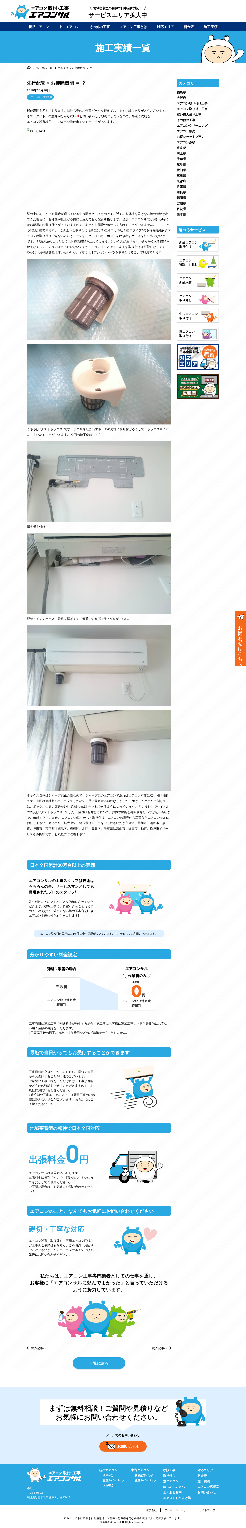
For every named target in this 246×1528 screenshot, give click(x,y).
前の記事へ (38, 1348)
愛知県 (181, 170)
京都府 (181, 181)
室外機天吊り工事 (189, 114)
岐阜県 (181, 164)
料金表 (189, 26)
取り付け (108, 1475)
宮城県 (181, 203)
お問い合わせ (128, 1446)
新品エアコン (38, 26)
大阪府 (181, 97)
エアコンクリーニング (192, 125)
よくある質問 (172, 1492)
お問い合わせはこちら (240, 643)
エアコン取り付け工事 (40, 97)
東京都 (181, 147)
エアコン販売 (186, 131)
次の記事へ (159, 1348)
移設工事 (169, 1470)
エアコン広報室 (208, 1486)
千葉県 (181, 158)
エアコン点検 (186, 142)
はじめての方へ (174, 1486)
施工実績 (211, 26)
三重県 (181, 175)
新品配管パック (144, 1475)
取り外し (169, 1475)
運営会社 (151, 1510)
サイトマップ (207, 1510)
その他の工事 (99, 26)
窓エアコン (171, 1481)
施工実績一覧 (44, 68)
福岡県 (181, 197)
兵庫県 (181, 186)
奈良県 (181, 192)
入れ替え (108, 1485)
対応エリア (165, 26)
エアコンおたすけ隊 (177, 1497)
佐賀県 (181, 208)
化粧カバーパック (113, 1480)
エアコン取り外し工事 (192, 109)
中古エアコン (69, 26)
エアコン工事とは (133, 26)
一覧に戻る (99, 1363)
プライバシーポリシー (178, 1510)
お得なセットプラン (190, 136)
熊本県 (181, 214)
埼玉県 (181, 153)
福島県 (181, 92)
